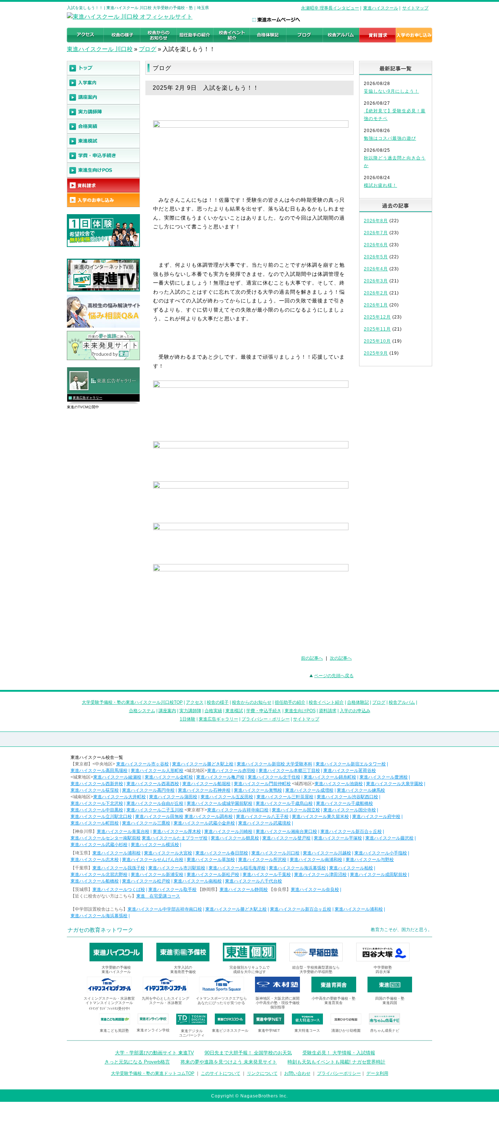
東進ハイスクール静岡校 (244, 889)
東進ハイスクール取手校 (172, 889)
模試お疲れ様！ (380, 185)
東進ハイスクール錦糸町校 (330, 777)
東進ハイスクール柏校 (351, 868)
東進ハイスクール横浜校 (155, 844)
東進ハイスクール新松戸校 (213, 874)
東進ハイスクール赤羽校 (231, 770)
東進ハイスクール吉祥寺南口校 (237, 809)
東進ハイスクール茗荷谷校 (349, 770)
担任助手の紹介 (290, 702)
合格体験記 (358, 702)
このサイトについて (220, 1073)
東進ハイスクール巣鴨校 (258, 790)
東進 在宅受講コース (158, 896)
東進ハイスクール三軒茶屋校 (284, 796)
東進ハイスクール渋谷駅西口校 (347, 796)
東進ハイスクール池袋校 (339, 783)
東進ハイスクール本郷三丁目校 (289, 770)
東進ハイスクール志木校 (95, 859)
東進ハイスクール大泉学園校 (394, 783)
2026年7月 (376, 232)
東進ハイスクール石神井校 (204, 790)
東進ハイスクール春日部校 (221, 853)
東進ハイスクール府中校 (376, 816)
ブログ (147, 49)
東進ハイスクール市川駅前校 (176, 868)
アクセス (194, 702)
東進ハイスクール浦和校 (116, 853)
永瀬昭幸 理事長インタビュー (330, 8)
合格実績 (213, 710)
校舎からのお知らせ (251, 702)
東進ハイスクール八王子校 (262, 816)
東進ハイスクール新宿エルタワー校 (351, 764)
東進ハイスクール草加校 (211, 859)
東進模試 (234, 710)
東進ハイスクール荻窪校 (95, 790)
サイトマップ (415, 8)
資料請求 (327, 710)
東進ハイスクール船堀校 (206, 783)
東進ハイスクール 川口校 (100, 49)
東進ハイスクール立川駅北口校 (101, 816)
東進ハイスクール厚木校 (177, 831)
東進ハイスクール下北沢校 (97, 803)
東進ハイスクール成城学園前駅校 (219, 803)
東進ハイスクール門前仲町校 (262, 783)
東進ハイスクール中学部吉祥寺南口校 (164, 909)
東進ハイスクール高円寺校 (148, 790)
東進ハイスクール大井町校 (119, 796)
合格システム (142, 710)
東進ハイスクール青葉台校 (123, 831)
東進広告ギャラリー (87, 397)
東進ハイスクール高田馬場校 (99, 770)
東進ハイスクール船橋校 (95, 881)
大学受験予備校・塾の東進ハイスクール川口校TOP (132, 702)
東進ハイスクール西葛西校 (152, 783)
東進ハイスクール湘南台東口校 (286, 831)
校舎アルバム (402, 702)
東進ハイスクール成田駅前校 (378, 874)
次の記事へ (341, 658)
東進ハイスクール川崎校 (228, 831)
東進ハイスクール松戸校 (146, 881)
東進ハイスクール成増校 (309, 790)
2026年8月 (376, 220)
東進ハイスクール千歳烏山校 (284, 803)
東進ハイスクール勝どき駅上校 (202, 764)
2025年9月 (376, 353)
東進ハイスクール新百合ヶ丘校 (351, 831)
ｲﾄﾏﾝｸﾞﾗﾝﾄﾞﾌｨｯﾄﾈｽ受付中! (109, 1009)
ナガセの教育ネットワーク (100, 930)
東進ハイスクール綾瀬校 (117, 777)
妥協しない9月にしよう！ (391, 91)
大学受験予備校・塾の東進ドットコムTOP (152, 1073)
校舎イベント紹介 (326, 702)
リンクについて (262, 1073)
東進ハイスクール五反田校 (227, 796)
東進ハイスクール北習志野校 (99, 874)
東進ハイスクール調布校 (208, 816)
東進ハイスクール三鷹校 (146, 823)
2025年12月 (377, 317)
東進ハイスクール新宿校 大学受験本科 (274, 764)
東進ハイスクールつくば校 (118, 889)
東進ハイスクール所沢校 (262, 859)
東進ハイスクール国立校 (296, 809)
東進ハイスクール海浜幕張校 (297, 868)
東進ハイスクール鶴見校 (235, 838)
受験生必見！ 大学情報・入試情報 (338, 1052)
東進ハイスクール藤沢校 (389, 838)
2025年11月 (377, 329)
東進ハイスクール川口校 (275, 853)
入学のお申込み (355, 710)
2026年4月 (376, 268)
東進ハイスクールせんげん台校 (152, 859)
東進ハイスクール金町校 (169, 777)
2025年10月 (377, 341)
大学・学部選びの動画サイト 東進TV (154, 1052)
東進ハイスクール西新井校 (97, 783)
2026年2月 (376, 293)
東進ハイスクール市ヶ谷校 (142, 764)
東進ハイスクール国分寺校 (349, 809)
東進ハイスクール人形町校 (157, 770)
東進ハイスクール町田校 (95, 823)
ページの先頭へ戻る (334, 675)
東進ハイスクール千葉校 (267, 874)
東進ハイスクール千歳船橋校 (344, 803)
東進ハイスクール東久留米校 (320, 816)
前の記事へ (312, 658)
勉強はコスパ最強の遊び (390, 138)
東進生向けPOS (300, 710)
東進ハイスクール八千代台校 (253, 881)
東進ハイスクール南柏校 (198, 881)
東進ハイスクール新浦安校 (157, 874)
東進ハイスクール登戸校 (286, 838)
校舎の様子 (218, 702)
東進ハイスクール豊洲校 (383, 777)
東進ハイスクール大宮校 (168, 853)
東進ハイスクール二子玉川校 (154, 809)
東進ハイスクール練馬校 (361, 790)
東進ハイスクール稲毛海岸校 (237, 868)
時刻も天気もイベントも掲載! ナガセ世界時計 (336, 1062)
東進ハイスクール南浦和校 (316, 859)
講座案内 (167, 710)
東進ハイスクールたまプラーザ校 (174, 838)
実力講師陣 (190, 710)
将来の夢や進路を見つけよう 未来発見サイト (228, 1062)
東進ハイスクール (380, 8)
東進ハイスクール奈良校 (315, 889)
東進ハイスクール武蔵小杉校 (99, 844)
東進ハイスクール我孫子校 (118, 868)
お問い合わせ (297, 1073)
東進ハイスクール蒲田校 (173, 796)
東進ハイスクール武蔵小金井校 (204, 823)
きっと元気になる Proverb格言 (137, 1062)
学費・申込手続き (263, 710)
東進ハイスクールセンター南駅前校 (106, 838)
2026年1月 (376, 305)
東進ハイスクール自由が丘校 (154, 803)
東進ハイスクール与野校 (370, 859)
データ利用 (377, 1073)
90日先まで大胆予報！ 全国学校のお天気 (248, 1052)
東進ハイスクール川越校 (327, 853)
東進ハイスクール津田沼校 (320, 874)
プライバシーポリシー (339, 1073)
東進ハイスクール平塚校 (338, 838)
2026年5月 (376, 256)
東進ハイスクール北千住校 (274, 777)
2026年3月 (376, 280)
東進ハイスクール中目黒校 (97, 809)
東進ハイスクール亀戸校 (220, 777)
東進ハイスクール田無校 (159, 816)
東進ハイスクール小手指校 (380, 853)
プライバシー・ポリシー (265, 719)
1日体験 (187, 719)
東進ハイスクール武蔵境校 (264, 823)
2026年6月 (376, 244)
